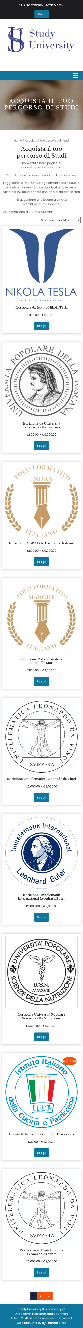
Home (18, 141)
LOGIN (41, 13)
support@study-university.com (43, 5)
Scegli (41, 326)
